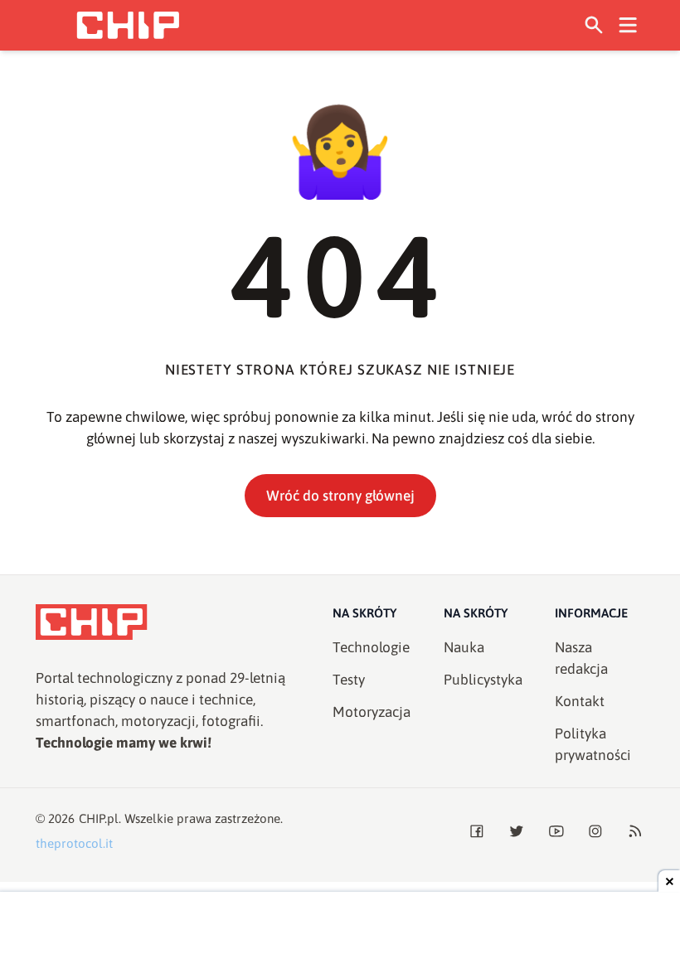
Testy (349, 679)
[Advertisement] (340, 936)
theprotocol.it (74, 843)
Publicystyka (483, 679)
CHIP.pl (99, 818)
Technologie (371, 647)
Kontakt (580, 701)
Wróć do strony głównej (340, 495)
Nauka (464, 647)
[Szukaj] (594, 25)
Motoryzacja (371, 712)
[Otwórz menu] (628, 25)
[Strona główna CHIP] (127, 25)
